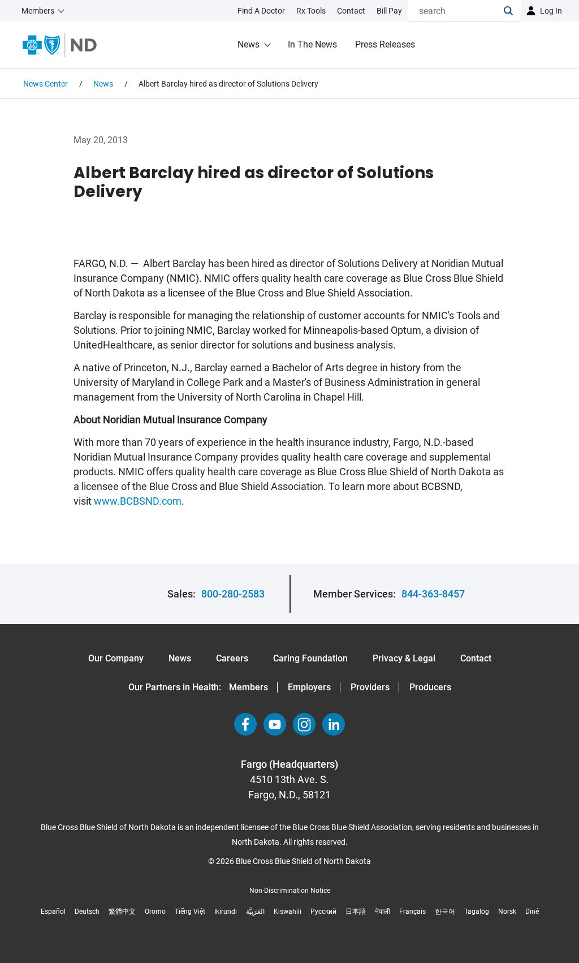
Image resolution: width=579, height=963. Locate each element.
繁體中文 (122, 911)
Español (53, 911)
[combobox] (456, 11)
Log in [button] (551, 10)
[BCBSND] (60, 45)
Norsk (507, 911)
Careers (232, 658)
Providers (370, 687)
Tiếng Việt (190, 911)
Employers (309, 687)
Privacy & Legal (404, 658)
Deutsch (87, 911)
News (248, 44)
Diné (532, 911)
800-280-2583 (233, 594)
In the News (312, 44)
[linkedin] (333, 724)
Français (412, 911)
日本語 (355, 911)
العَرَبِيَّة (255, 911)
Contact (475, 658)
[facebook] (245, 724)
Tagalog (476, 911)
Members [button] (37, 10)
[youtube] (274, 724)
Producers (430, 687)
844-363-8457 (433, 594)
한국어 (445, 911)
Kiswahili (287, 911)
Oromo (155, 911)
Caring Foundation (310, 658)
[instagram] (304, 724)
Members (248, 687)
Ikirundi (225, 911)
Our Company (116, 658)
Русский (323, 911)
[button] (512, 11)
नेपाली (382, 911)
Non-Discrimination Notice (289, 891)
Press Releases (385, 44)
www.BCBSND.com (138, 501)
